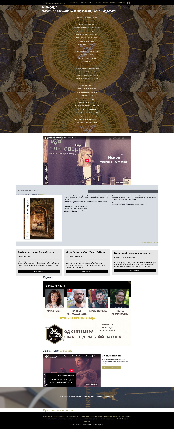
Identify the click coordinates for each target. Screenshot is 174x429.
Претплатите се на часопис (58, 410)
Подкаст (98, 2)
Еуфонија (101, 424)
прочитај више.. (39, 271)
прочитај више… (87, 271)
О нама (73, 424)
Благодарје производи (117, 2)
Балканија (42, 194)
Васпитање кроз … (86, 2)
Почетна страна (73, 2)
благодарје (66, 350)
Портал (105, 2)
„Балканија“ (108, 396)
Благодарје (46, 2)
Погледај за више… (111, 367)
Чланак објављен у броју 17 (150, 242)
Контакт (78, 424)
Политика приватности (90, 424)
